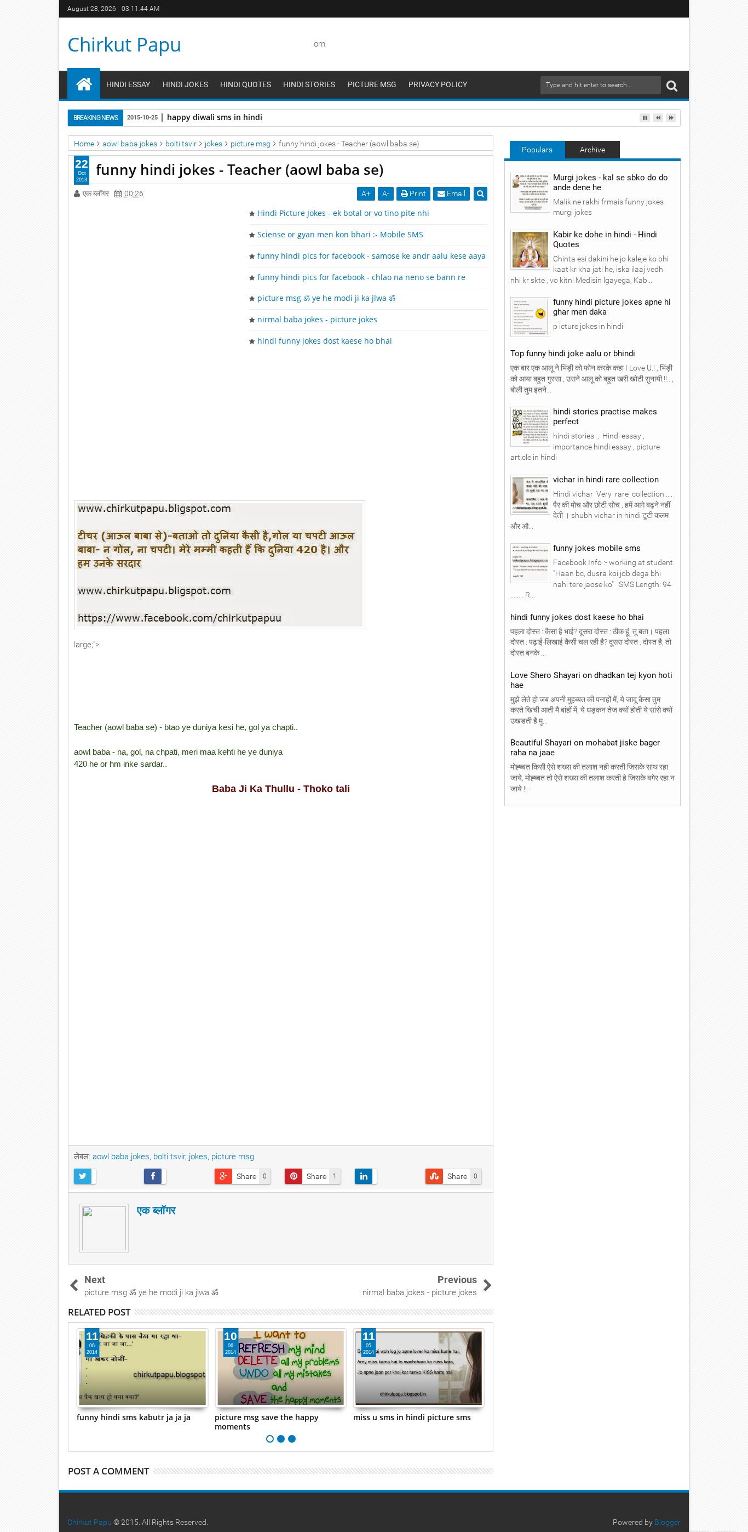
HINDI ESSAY (128, 84)
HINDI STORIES (309, 84)
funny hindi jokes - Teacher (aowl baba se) (239, 169)
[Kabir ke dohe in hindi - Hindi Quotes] (530, 249)
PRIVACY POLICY (437, 84)
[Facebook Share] (175, 1176)
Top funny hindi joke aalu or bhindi (572, 353)
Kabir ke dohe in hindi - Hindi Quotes (605, 239)
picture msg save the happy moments (226, 1422)
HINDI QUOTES (245, 84)
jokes (198, 1156)
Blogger (667, 1522)
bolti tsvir (169, 1156)
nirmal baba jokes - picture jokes (317, 319)
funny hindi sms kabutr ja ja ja (92, 1417)
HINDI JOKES (185, 84)
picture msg (232, 1156)
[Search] (672, 85)
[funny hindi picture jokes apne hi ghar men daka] (530, 317)
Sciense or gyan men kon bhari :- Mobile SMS (340, 234)
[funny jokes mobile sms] (530, 563)
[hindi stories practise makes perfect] (530, 426)
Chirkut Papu (124, 44)
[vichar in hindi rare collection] (530, 494)
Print (417, 193)
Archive (592, 149)
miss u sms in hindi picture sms (371, 1417)
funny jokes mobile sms (597, 548)
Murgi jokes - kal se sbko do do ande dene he (610, 182)
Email (455, 193)
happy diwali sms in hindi (214, 117)
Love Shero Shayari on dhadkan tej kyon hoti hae (591, 680)
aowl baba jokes (121, 1156)
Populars (537, 149)
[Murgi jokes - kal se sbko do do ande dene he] (530, 192)
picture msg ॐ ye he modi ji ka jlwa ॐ (326, 298)
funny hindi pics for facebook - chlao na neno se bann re (361, 277)
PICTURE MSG (372, 84)
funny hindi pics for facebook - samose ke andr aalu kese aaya (371, 255)
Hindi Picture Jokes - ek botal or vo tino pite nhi (343, 213)
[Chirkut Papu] (83, 83)
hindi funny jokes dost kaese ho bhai (324, 340)
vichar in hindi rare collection (606, 480)
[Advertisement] (281, 423)
